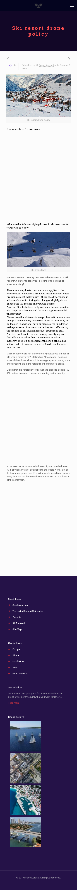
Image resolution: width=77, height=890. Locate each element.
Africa (16, 655)
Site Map (17, 629)
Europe (16, 649)
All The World (19, 623)
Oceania (17, 617)
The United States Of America (28, 611)
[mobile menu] (72, 5)
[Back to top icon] (69, 882)
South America (20, 605)
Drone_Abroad (46, 65)
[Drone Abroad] (38, 5)
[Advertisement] (38, 178)
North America (20, 673)
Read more (13, 703)
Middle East (19, 661)
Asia (15, 667)
